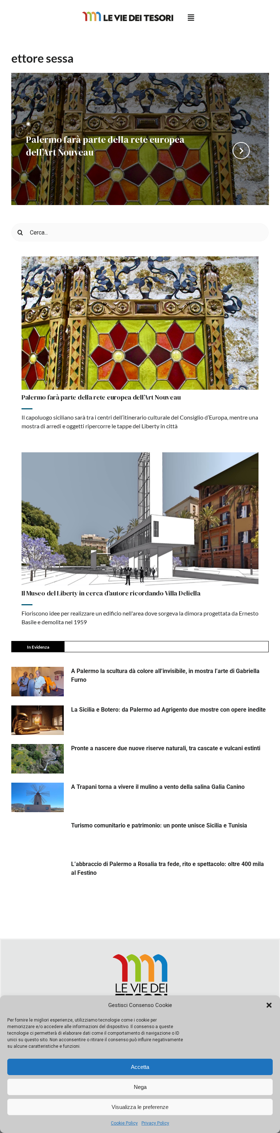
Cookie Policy (124, 1123)
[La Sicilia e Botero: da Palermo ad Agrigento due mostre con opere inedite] (37, 720)
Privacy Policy (155, 1123)
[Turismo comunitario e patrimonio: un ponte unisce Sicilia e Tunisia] (37, 836)
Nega (140, 1087)
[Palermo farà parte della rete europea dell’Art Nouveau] (140, 323)
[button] (269, 1005)
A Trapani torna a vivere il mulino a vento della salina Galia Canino (158, 786)
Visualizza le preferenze (140, 1107)
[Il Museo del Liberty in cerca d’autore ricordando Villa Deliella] (140, 518)
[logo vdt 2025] (127, 14)
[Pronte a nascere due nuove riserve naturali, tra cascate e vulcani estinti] (37, 759)
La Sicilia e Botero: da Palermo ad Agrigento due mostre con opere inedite (168, 709)
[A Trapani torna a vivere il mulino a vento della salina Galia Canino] (37, 797)
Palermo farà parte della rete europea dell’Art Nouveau (105, 141)
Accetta (140, 1067)
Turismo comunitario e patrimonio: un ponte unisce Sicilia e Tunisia (159, 825)
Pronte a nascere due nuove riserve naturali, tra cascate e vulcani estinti (165, 748)
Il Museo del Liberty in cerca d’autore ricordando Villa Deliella (111, 593)
